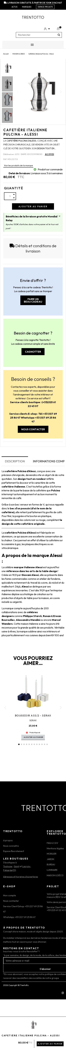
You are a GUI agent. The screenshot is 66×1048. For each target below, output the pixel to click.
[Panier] (58, 28)
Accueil (6, 54)
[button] (17, 91)
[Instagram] (62, 992)
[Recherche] (59, 35)
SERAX (33, 720)
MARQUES (26, 7)
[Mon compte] (47, 28)
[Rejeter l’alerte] (59, 216)
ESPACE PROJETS (45, 7)
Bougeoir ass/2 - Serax (33, 715)
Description (15, 461)
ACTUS (14, 7)
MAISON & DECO (18, 54)
